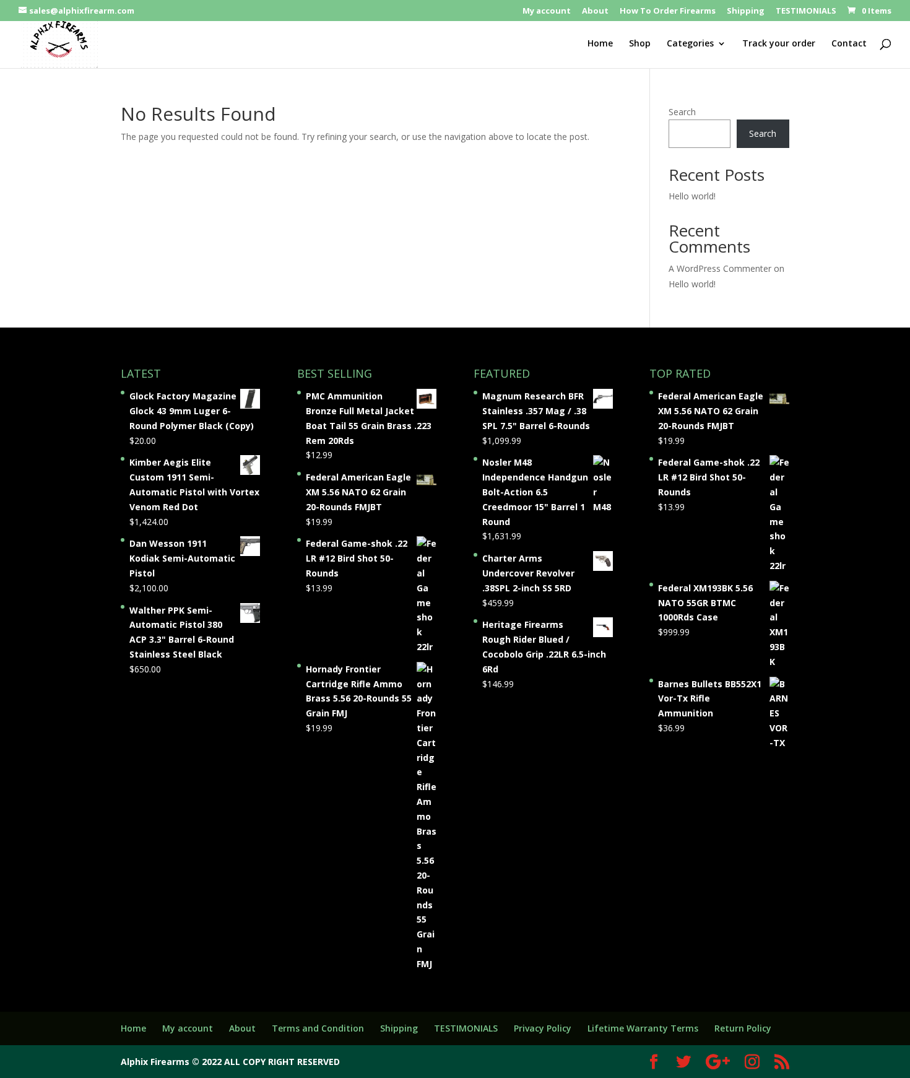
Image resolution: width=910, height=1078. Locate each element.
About (595, 11)
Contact (849, 44)
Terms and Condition (318, 1028)
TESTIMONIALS (806, 11)
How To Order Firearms (668, 11)
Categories (690, 44)
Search (682, 112)
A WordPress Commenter (720, 268)
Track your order (778, 44)
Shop (640, 44)
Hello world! (692, 196)
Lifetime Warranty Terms (642, 1028)
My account (546, 11)
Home (600, 44)
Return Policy (742, 1028)
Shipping (746, 11)
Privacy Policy (542, 1028)
